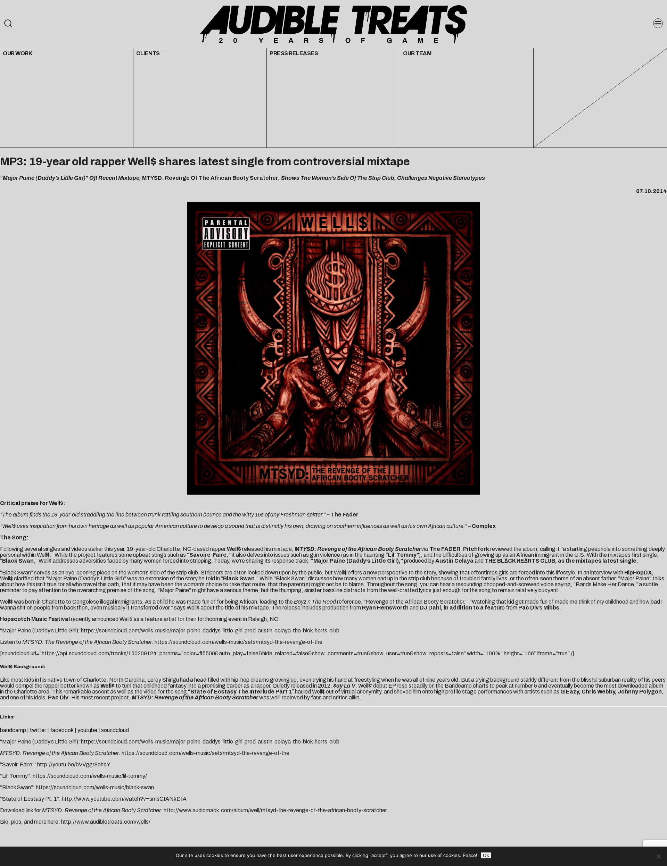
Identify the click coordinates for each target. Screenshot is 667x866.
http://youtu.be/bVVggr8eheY (73, 764)
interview (601, 572)
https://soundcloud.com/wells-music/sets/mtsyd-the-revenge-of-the (238, 642)
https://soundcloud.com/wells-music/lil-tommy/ (90, 776)
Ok (486, 855)
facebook (62, 730)
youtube (87, 730)
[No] (658, 856)
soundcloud (115, 730)
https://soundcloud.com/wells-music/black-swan (95, 787)
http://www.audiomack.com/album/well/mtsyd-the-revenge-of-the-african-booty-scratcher (275, 810)
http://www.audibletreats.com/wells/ (105, 822)
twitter (38, 730)
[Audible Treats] (333, 24)
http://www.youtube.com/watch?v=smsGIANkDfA (124, 799)
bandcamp (13, 730)
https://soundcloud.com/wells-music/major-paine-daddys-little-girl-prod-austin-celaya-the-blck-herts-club (210, 630)
